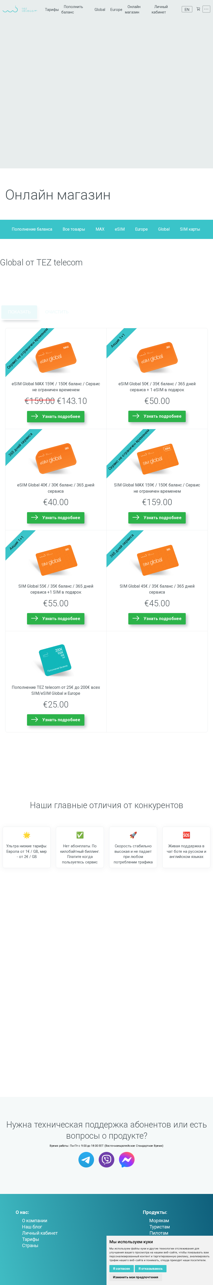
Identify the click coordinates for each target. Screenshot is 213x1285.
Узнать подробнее (61, 416)
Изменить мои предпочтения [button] (135, 1277)
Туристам (159, 1226)
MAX (100, 229)
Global (100, 10)
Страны (30, 1245)
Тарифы (52, 10)
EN (187, 10)
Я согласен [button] (121, 1268)
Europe (116, 10)
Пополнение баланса (32, 229)
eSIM (120, 229)
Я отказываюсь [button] (150, 1268)
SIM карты (190, 229)
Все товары (74, 229)
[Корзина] (198, 9)
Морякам (159, 1220)
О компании (34, 1220)
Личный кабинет (40, 1233)
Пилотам (158, 1233)
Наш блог (32, 1226)
